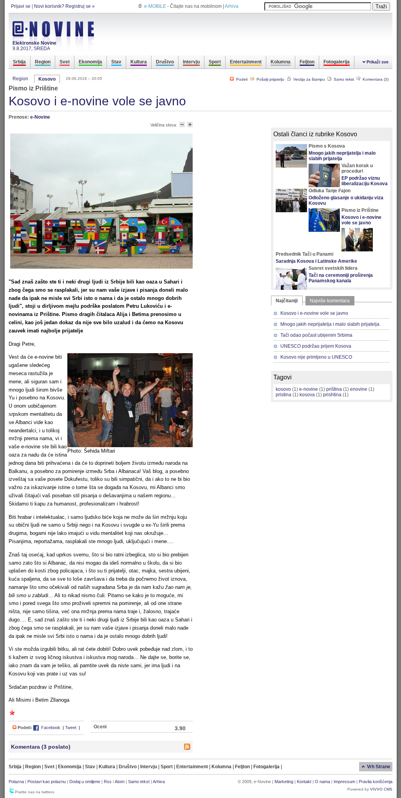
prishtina (332, 394)
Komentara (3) (374, 79)
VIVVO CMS (381, 789)
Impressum (344, 781)
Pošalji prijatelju (269, 79)
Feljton (243, 766)
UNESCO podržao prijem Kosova (315, 346)
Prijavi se (21, 6)
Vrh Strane (378, 766)
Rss (108, 781)
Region (20, 78)
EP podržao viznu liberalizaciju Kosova (364, 180)
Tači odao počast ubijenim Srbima (316, 335)
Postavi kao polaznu (46, 781)
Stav (90, 766)
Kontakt (304, 781)
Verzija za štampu (308, 79)
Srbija (16, 766)
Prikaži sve (377, 62)
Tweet (70, 727)
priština (334, 389)
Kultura (107, 766)
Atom (120, 781)
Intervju (149, 766)
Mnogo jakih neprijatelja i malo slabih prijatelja (342, 155)
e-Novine (40, 117)
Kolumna (222, 766)
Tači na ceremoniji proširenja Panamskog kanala (341, 278)
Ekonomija (70, 766)
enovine (358, 389)
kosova (307, 394)
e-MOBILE (155, 6)
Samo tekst (343, 79)
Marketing (284, 781)
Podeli (241, 79)
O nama (322, 781)
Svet (50, 766)
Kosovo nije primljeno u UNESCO (316, 357)
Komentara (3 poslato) (40, 747)
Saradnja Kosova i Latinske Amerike (316, 261)
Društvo (128, 766)
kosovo (283, 389)
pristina (283, 394)
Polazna (16, 781)
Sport (167, 766)
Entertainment (192, 766)
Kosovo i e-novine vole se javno (361, 220)
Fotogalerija (267, 766)
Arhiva (231, 6)
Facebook (50, 727)
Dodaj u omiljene (84, 781)
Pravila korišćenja (375, 781)
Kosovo (47, 79)
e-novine (308, 389)
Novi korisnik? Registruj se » (64, 6)
